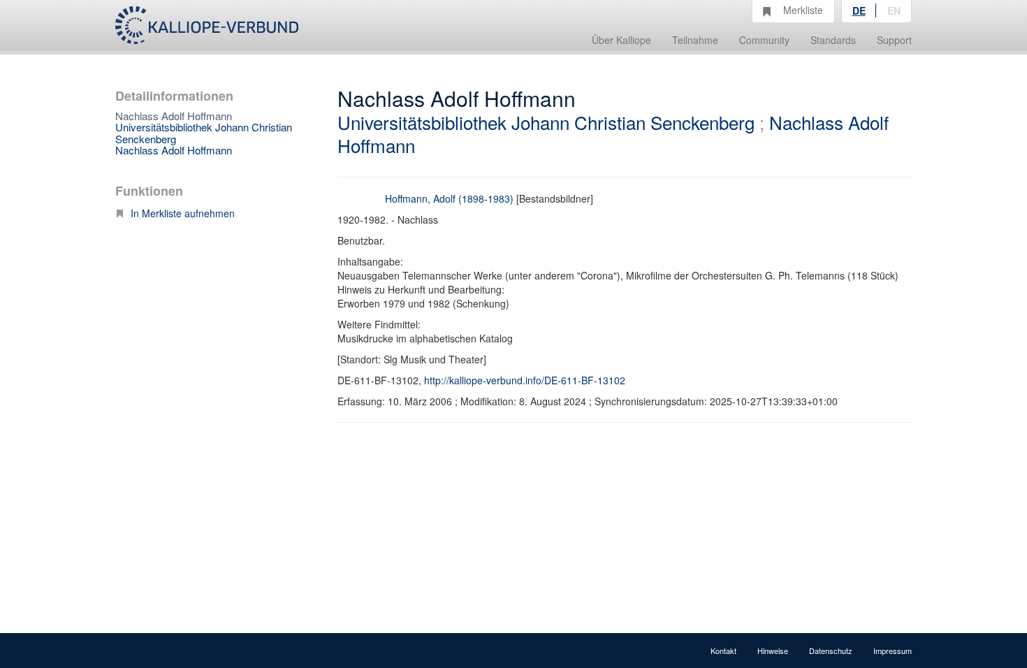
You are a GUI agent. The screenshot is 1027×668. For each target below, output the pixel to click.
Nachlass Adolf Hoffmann (173, 150)
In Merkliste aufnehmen (183, 213)
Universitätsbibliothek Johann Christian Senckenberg (203, 132)
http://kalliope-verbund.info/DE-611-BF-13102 (524, 380)
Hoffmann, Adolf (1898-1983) (449, 198)
